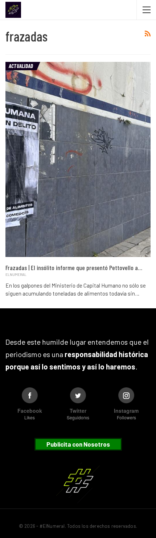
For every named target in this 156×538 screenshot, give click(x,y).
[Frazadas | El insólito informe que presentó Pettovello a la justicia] (78, 159)
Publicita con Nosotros (78, 444)
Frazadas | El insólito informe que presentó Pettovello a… (73, 268)
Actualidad (21, 66)
